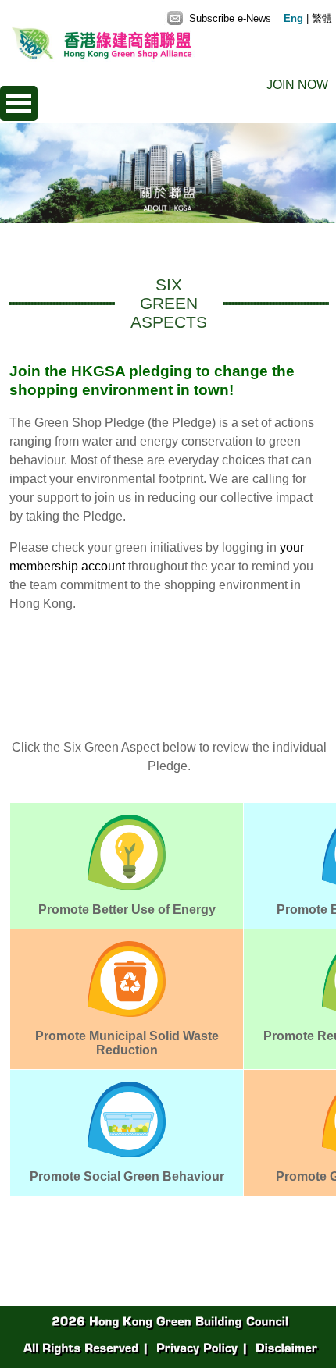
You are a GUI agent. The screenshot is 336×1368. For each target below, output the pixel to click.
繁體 (322, 18)
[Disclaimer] (284, 1347)
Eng (293, 18)
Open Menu (19, 103)
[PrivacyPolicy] (195, 1347)
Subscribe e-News (228, 18)
